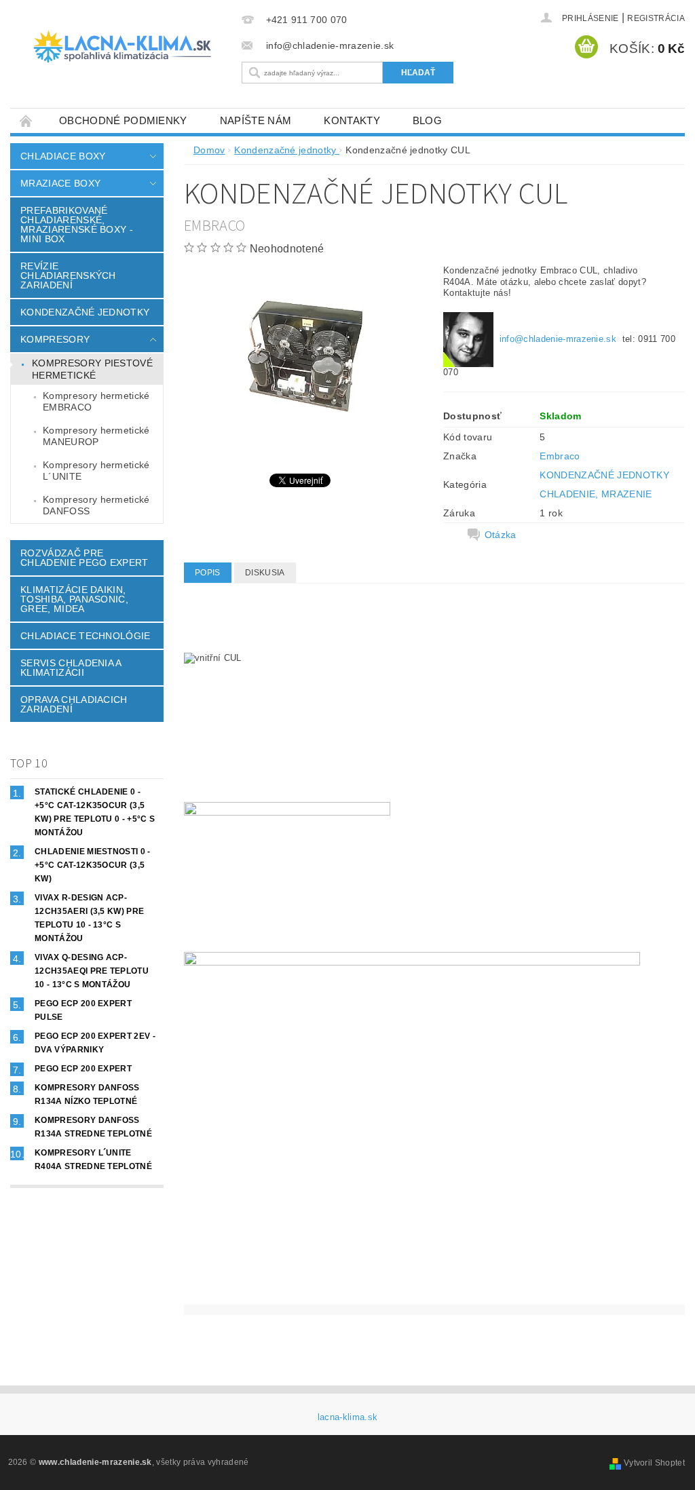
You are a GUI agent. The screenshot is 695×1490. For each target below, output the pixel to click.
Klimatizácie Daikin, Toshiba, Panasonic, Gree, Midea (74, 599)
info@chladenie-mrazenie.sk (558, 339)
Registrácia (656, 18)
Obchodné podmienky (123, 120)
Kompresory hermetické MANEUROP (96, 436)
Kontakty (352, 120)
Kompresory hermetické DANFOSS (96, 505)
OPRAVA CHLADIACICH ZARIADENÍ (74, 704)
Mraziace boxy (60, 183)
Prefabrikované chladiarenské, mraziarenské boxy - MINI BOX (76, 224)
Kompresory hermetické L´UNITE (96, 470)
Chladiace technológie (85, 635)
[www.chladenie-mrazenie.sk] (122, 46)
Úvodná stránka (26, 120)
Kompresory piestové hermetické (92, 369)
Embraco (560, 456)
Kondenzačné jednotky (84, 312)
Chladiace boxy (62, 156)
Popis (208, 572)
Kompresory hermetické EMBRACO (96, 401)
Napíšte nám (256, 120)
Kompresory (55, 339)
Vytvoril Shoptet (654, 1463)
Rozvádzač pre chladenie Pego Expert (84, 558)
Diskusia (265, 572)
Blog (427, 120)
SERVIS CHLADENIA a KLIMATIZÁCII (71, 667)
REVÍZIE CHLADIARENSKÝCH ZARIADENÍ (68, 275)
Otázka (500, 534)
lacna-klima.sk (347, 1417)
